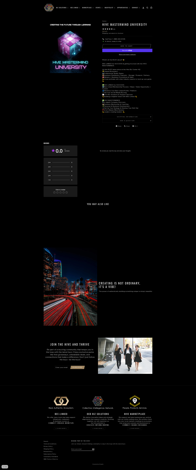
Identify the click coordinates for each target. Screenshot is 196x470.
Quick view (56, 233)
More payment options (127, 54)
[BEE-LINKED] (61, 401)
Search (46, 441)
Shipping (105, 33)
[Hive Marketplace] (134, 401)
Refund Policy (48, 451)
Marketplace (87, 8)
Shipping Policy (49, 449)
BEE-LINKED (75, 8)
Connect (135, 8)
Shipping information (127, 117)
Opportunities (123, 8)
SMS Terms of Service (51, 459)
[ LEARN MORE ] (61, 428)
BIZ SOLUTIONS (61, 8)
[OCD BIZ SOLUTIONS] (98, 401)
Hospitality (109, 8)
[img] (107, 29)
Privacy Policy (48, 446)
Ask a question (127, 120)
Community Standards (51, 456)
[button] (60, 162)
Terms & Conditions (50, 444)
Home (104, 21)
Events (98, 8)
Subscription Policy (50, 454)
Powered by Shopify (98, 464)
